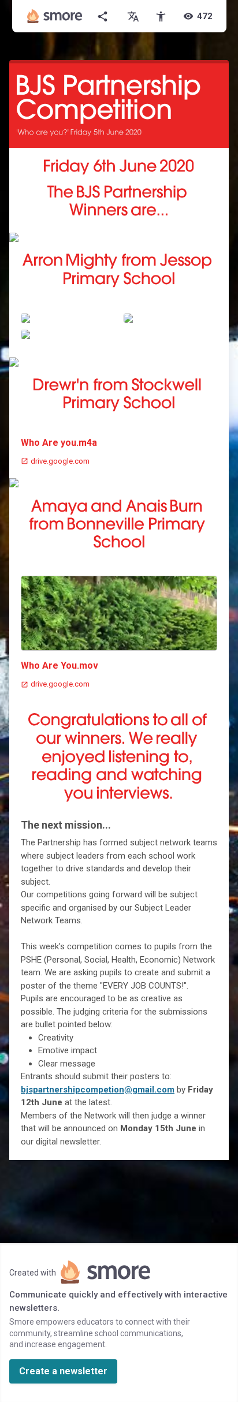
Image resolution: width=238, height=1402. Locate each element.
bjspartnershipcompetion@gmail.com (97, 1089)
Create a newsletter (63, 1371)
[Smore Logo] (55, 16)
